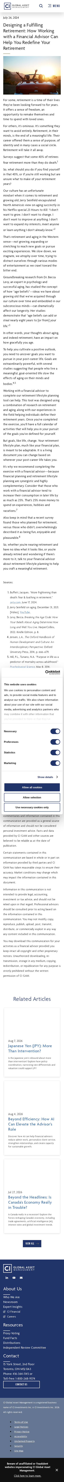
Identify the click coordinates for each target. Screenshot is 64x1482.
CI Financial (13, 1311)
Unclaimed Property (24, 1441)
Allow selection (32, 797)
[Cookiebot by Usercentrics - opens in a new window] (45, 672)
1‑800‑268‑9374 (25, 1378)
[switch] (55, 742)
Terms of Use (21, 1422)
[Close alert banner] (57, 1470)
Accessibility (20, 1436)
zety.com (15, 602)
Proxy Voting (11, 1333)
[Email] (21, 1277)
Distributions (11, 1343)
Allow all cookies (32, 787)
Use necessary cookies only (32, 807)
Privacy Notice (22, 1431)
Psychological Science (22, 666)
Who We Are (11, 1297)
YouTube (25, 612)
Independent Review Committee (24, 1347)
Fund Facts (10, 1338)
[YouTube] (14, 1277)
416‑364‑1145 (21, 1373)
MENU (56, 6)
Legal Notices (21, 1426)
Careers (11, 1316)
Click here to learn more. (27, 1475)
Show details (45, 776)
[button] (41, 6)
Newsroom (10, 1302)
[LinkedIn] (6, 1277)
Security (18, 1446)
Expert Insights (13, 1306)
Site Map (18, 1450)
